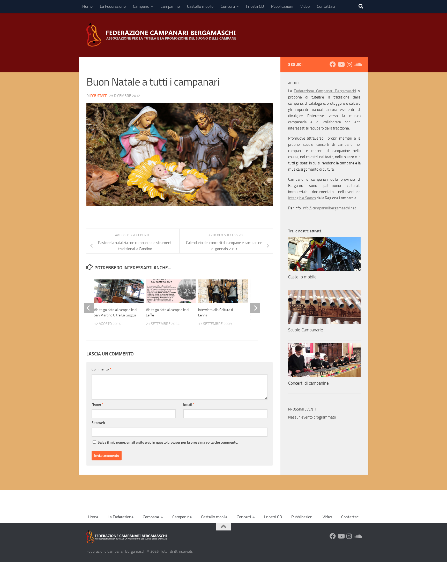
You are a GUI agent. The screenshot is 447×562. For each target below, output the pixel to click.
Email (188, 404)
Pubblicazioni (282, 6)
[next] (255, 308)
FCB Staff (98, 96)
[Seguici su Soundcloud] (357, 64)
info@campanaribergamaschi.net (329, 208)
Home (87, 6)
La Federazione (113, 6)
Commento (101, 369)
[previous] (89, 308)
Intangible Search (302, 198)
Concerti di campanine (308, 383)
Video (305, 6)
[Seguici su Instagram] (349, 64)
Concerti (228, 6)
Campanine (170, 6)
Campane (141, 6)
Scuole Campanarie (305, 329)
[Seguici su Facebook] (333, 64)
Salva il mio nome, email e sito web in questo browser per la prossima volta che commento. (168, 442)
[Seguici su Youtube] (341, 64)
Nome (97, 404)
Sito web (98, 423)
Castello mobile (200, 6)
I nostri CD (255, 6)
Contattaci (326, 6)
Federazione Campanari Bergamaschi (325, 91)
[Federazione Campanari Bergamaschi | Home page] (163, 35)
